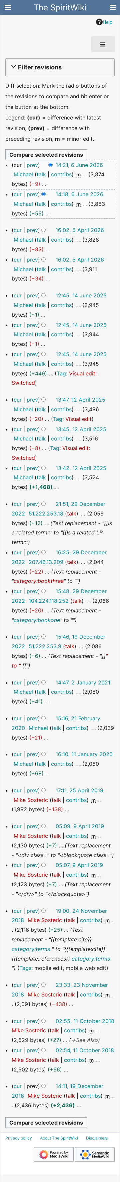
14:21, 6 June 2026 (79, 165)
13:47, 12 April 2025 (80, 399)
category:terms (31, 949)
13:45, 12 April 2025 (81, 429)
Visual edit (78, 419)
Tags (25, 968)
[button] (59, 67)
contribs (61, 174)
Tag (61, 373)
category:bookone (37, 620)
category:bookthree (39, 581)
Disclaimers (97, 1138)
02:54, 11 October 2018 (85, 1050)
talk (41, 174)
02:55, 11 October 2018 (85, 1021)
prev (32, 165)
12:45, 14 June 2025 (81, 295)
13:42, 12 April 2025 (81, 468)
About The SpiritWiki (59, 1138)
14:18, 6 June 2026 (79, 194)
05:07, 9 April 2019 (79, 865)
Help (107, 22)
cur (18, 194)
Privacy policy (18, 1138)
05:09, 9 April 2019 (80, 826)
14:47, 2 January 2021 (83, 682)
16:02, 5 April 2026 (80, 230)
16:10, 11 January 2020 (84, 754)
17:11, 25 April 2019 (79, 790)
